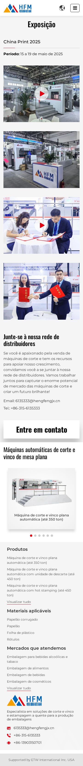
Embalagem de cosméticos (29, 681)
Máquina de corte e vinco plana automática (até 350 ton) (41, 517)
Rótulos (13, 639)
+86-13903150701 (28, 742)
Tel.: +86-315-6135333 (21, 408)
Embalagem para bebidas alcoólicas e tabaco (37, 659)
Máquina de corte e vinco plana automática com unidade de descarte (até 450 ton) (40, 574)
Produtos (17, 549)
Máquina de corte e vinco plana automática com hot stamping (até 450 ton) (39, 590)
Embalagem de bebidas (26, 675)
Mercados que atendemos (36, 648)
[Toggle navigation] (75, 8)
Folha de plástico (20, 633)
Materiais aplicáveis (29, 610)
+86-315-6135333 (27, 735)
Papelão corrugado (22, 619)
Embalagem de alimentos (28, 668)
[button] (31, 535)
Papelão (13, 626)
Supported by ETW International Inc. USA (41, 760)
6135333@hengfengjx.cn (34, 728)
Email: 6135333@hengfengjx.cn (31, 401)
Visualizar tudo (19, 602)
